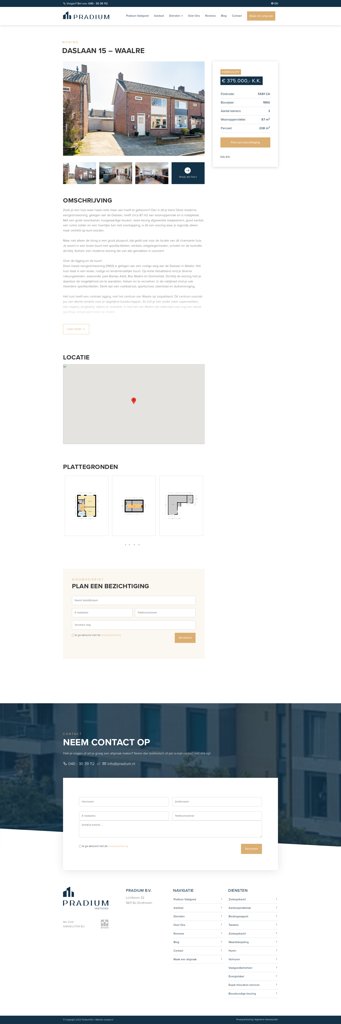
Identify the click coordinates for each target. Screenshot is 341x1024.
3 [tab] (139, 544)
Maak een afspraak (261, 16)
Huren (232, 951)
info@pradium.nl (120, 764)
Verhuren (234, 959)
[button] (133, 401)
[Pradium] (86, 15)
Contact (237, 16)
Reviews (210, 16)
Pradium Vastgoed (137, 16)
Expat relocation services (244, 985)
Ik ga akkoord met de (98, 635)
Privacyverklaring (244, 1019)
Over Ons (194, 16)
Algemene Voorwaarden (266, 1019)
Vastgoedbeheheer (240, 968)
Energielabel (236, 976)
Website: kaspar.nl (104, 1019)
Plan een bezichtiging (245, 142)
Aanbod (159, 16)
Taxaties (234, 925)
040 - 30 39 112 (81, 764)
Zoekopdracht (237, 899)
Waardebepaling (239, 942)
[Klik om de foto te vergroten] (79, 173)
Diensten (175, 16)
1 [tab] (130, 544)
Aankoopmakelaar (240, 908)
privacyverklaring (111, 635)
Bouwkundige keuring (242, 994)
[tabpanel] (69, 506)
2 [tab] (135, 544)
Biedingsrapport (238, 916)
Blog (224, 16)
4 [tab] (144, 544)
